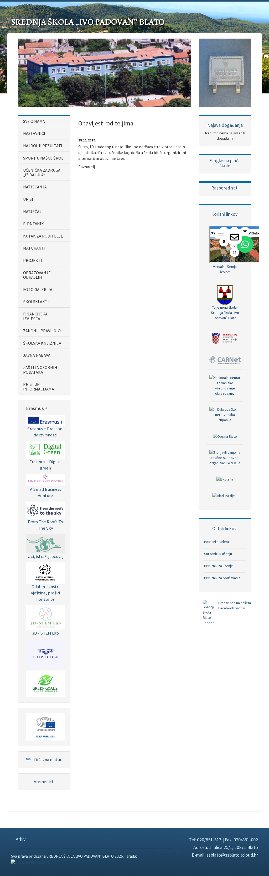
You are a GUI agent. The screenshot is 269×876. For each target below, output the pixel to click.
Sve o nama (34, 121)
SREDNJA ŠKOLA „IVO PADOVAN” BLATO (88, 21)
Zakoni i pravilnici (42, 330)
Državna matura (48, 759)
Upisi (28, 199)
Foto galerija (37, 289)
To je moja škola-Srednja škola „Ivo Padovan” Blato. (225, 312)
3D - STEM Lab (45, 633)
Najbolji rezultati (42, 145)
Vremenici (43, 781)
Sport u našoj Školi (44, 158)
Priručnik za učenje (218, 565)
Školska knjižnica (42, 343)
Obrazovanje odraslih (37, 275)
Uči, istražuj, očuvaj (45, 556)
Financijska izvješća (35, 316)
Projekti (32, 260)
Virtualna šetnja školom (225, 269)
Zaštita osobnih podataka (40, 370)
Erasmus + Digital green (45, 465)
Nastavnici (34, 133)
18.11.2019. (87, 140)
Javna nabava (36, 355)
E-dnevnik (33, 223)
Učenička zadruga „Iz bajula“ (41, 172)
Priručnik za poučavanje (222, 578)
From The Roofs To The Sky (45, 525)
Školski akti (36, 301)
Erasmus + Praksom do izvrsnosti (45, 432)
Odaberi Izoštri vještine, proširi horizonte (45, 593)
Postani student (216, 541)
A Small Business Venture (45, 492)
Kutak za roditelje (43, 236)
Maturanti (34, 248)
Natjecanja (35, 186)
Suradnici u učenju (218, 553)
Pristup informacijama (38, 387)
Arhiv (20, 839)
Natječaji (33, 211)
